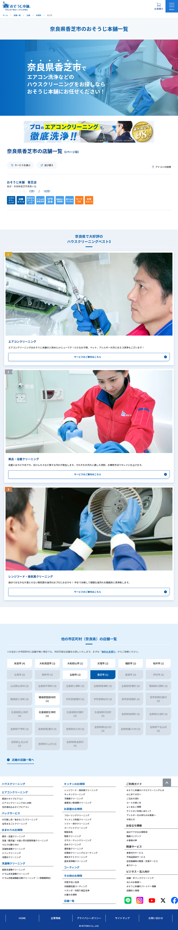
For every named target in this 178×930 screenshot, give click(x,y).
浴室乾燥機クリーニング (13, 848)
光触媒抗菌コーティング (75, 886)
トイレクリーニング (11, 852)
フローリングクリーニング (76, 815)
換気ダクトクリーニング (75, 856)
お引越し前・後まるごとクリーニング (20, 819)
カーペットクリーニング (75, 827)
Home (22, 918)
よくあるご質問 (134, 806)
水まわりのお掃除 (12, 830)
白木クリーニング (72, 844)
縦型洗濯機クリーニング (13, 869)
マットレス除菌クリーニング (77, 819)
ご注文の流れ (133, 798)
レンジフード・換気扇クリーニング (81, 790)
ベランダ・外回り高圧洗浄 (76, 890)
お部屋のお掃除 (73, 809)
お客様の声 (132, 840)
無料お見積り (108, 651)
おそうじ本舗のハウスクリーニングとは (145, 790)
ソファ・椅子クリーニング (76, 823)
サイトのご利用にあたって (139, 810)
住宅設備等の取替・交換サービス (142, 861)
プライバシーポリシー (89, 918)
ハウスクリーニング (13, 784)
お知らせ (131, 819)
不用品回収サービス (136, 856)
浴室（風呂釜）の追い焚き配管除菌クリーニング (25, 840)
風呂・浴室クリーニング (13, 836)
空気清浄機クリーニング (75, 861)
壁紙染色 (68, 831)
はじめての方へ (134, 794)
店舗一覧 (69, 901)
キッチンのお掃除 (74, 784)
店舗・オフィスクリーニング (140, 877)
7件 (32, 191)
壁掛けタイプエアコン (12, 798)
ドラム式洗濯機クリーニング (15, 873)
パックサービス (11, 813)
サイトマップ (122, 918)
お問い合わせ (155, 918)
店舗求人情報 (133, 890)
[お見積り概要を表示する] (159, 6)
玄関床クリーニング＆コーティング (81, 852)
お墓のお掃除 (70, 894)
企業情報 (55, 918)
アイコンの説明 (163, 166)
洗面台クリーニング (11, 857)
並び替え (48, 165)
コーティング (71, 867)
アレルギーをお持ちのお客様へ (141, 815)
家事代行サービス (135, 852)
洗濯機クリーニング (13, 863)
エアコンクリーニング (15, 792)
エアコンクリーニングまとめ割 (16, 802)
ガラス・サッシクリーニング (77, 840)
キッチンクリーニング (74, 794)
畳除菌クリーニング (73, 848)
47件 (47, 191)
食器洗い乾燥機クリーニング (77, 802)
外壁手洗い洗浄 (71, 882)
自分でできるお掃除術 (137, 831)
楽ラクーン (132, 865)
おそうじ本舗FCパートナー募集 (141, 886)
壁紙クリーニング (72, 836)
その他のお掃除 (73, 875)
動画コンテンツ (134, 836)
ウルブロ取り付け (10, 844)
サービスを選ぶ (22, 165)
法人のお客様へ (134, 882)
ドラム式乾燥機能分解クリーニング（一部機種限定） (27, 877)
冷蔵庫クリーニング (73, 798)
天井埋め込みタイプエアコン (15, 806)
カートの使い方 (134, 802)
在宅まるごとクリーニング (14, 823)
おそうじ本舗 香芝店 (22, 182)
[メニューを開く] (171, 6)
